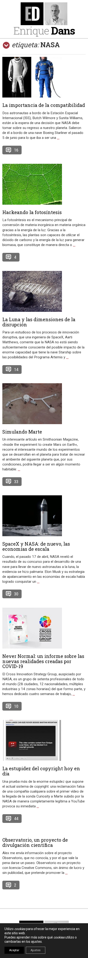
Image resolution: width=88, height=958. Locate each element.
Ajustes (36, 950)
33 (16, 481)
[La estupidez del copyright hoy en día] (44, 740)
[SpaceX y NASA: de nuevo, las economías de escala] (44, 515)
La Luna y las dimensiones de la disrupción (38, 322)
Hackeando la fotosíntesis (32, 212)
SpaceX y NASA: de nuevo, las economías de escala (36, 546)
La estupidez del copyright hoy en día (41, 771)
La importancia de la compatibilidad (43, 105)
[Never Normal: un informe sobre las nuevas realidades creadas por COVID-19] (44, 628)
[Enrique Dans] (44, 13)
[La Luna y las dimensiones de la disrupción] (44, 291)
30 (16, 593)
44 (16, 818)
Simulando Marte (22, 432)
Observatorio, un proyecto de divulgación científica (35, 842)
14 (16, 369)
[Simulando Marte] (44, 403)
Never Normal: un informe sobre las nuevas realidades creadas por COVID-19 (43, 661)
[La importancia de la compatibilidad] (44, 77)
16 (16, 150)
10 (16, 706)
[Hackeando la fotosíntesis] (44, 184)
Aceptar (14, 950)
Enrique (44, 30)
